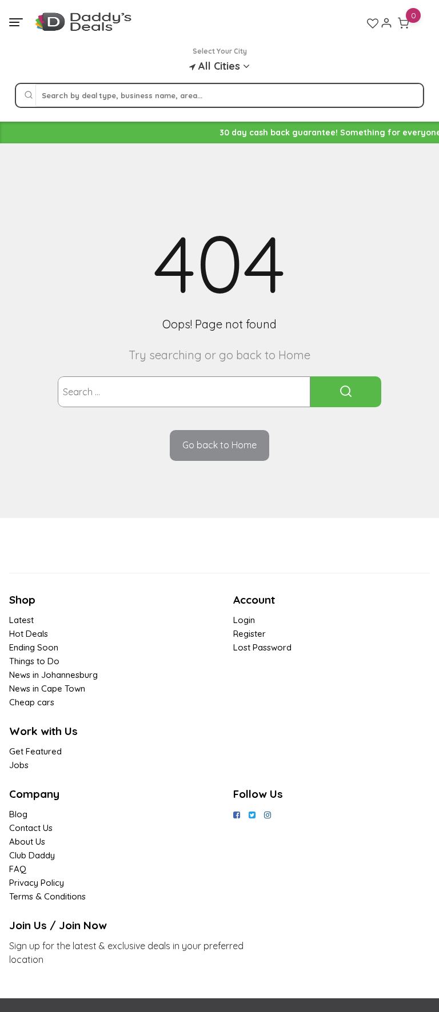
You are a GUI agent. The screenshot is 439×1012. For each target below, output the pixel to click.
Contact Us (31, 827)
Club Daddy (32, 855)
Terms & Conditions (47, 896)
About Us (27, 841)
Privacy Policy (36, 882)
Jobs (19, 765)
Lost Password (262, 647)
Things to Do (34, 661)
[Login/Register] (386, 23)
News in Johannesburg (53, 674)
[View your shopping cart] (403, 23)
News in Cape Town (47, 688)
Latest (21, 620)
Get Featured (35, 751)
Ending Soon (33, 647)
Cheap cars (31, 702)
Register (249, 633)
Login (244, 620)
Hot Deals (28, 633)
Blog (18, 814)
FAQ (17, 869)
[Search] (28, 95)
